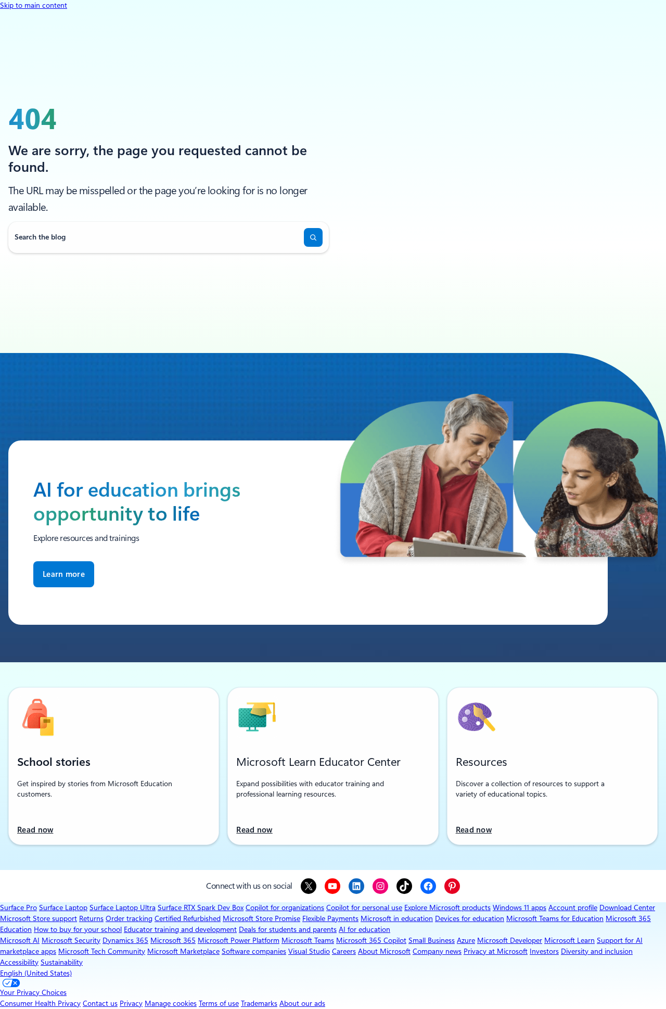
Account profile (572, 907)
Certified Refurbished (188, 918)
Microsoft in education (397, 918)
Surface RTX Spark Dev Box (201, 907)
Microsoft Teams (307, 940)
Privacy (131, 1003)
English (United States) (36, 973)
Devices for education (469, 918)
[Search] (313, 237)
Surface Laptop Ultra (122, 907)
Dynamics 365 (125, 940)
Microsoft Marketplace (183, 951)
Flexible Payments (330, 918)
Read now (35, 830)
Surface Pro (18, 907)
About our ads (302, 1003)
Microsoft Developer (509, 940)
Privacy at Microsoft (496, 951)
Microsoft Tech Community (101, 951)
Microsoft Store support (38, 918)
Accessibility (19, 962)
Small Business (431, 940)
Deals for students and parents (288, 929)
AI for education (364, 929)
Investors (544, 951)
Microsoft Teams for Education (555, 918)
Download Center (627, 907)
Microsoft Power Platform (238, 940)
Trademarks (259, 1003)
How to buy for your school (78, 929)
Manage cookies (171, 1003)
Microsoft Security (71, 940)
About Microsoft (384, 951)
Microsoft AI (20, 940)
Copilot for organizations (285, 907)
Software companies (254, 951)
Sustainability (62, 962)
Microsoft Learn (569, 940)
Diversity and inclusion (597, 951)
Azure (466, 940)
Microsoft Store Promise (261, 918)
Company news (437, 951)
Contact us (100, 1003)
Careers (344, 951)
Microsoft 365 (173, 940)
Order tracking (129, 918)
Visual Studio (309, 951)
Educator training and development (180, 929)
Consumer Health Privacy (40, 1003)
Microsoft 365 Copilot (371, 940)
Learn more (64, 574)
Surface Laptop (63, 907)
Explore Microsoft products (447, 907)
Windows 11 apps (519, 907)
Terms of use (219, 1003)
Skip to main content (33, 5)
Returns (91, 918)
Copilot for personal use (364, 907)
